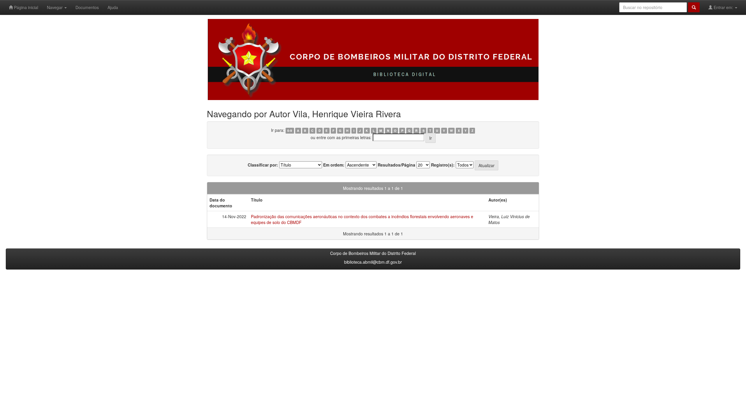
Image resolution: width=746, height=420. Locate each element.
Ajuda (113, 7)
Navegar (55, 7)
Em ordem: (333, 165)
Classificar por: (263, 165)
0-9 (289, 130)
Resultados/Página (396, 165)
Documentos (87, 7)
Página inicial (25, 7)
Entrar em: (723, 7)
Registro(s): (443, 165)
